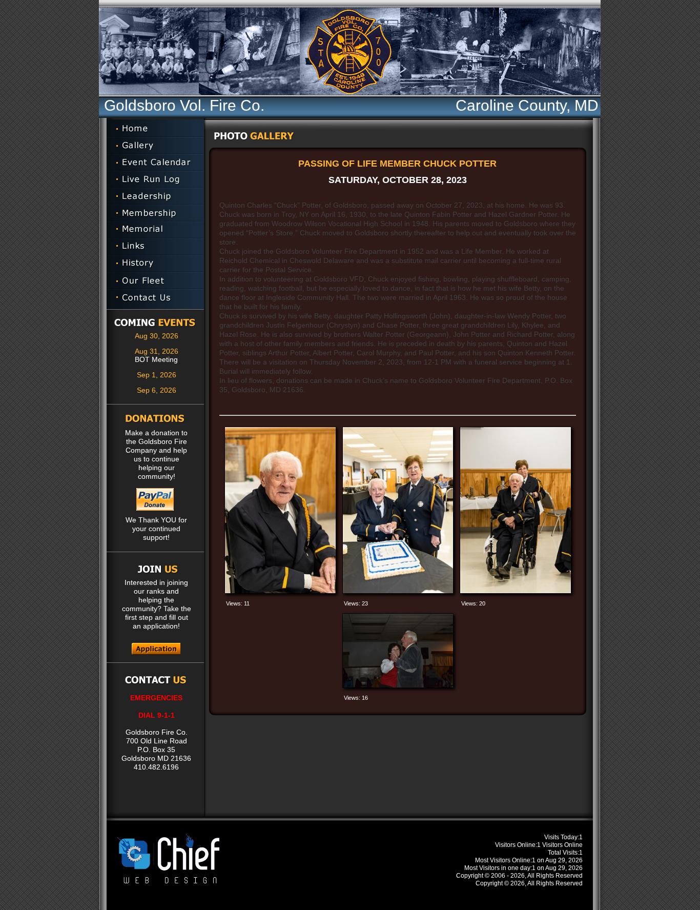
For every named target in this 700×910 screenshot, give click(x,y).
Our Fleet (155, 280)
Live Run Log (155, 179)
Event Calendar (155, 162)
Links (155, 246)
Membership (155, 213)
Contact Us (155, 299)
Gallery (155, 145)
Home (155, 128)
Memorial (155, 229)
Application (156, 649)
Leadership (155, 196)
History (155, 263)
